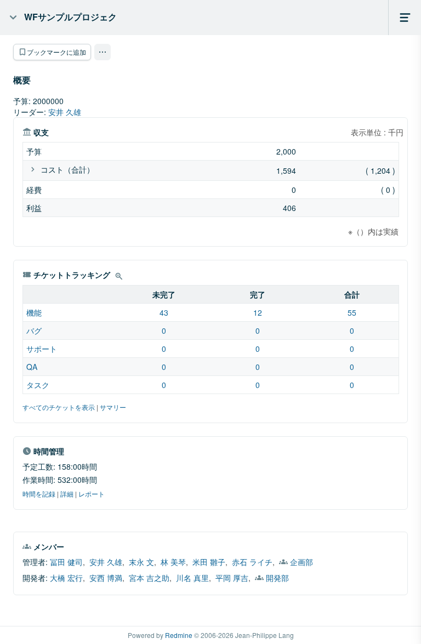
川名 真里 (192, 577)
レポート (91, 493)
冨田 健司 (66, 561)
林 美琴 (173, 561)
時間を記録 (38, 493)
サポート (41, 348)
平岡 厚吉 (231, 577)
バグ (34, 330)
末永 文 (141, 561)
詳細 (66, 493)
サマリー (113, 407)
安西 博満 (105, 577)
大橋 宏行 (66, 577)
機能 (34, 312)
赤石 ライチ (252, 561)
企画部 (301, 561)
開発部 (277, 577)
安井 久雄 (64, 111)
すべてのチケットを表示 (58, 407)
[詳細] (119, 276)
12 (257, 312)
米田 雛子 (208, 561)
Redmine (178, 635)
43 (164, 312)
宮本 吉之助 (149, 577)
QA (31, 366)
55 (352, 312)
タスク (37, 384)
